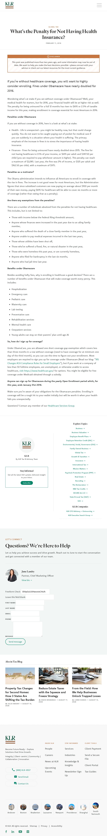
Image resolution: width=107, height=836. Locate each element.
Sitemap (33, 826)
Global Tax (79, 452)
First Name (10, 603)
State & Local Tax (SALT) (79, 497)
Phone (8, 619)
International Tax (80, 465)
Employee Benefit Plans (79, 436)
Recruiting (79, 481)
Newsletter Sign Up (73, 773)
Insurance (79, 461)
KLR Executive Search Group (79, 515)
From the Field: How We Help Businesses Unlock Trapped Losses (86, 692)
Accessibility (56, 826)
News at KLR (51, 761)
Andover (11, 812)
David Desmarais (48, 700)
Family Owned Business (79, 448)
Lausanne (47, 812)
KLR (26, 455)
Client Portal (91, 765)
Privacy (44, 826)
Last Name (10, 608)
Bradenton (35, 812)
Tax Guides (90, 771)
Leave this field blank (15, 597)
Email (8, 614)
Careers (49, 755)
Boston (23, 812)
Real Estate (79, 477)
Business (79, 428)
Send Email (23, 777)
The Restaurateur (79, 485)
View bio (26, 580)
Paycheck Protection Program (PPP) (79, 473)
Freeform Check (12, 591)
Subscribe (27, 483)
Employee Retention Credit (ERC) (79, 440)
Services (69, 748)
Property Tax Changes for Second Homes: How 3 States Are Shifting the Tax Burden (19, 694)
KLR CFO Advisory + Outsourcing (79, 511)
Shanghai (83, 812)
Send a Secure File (92, 757)
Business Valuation (79, 432)
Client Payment (93, 748)
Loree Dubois (80, 700)
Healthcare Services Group (61, 405)
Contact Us (23, 783)
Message (9, 636)
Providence (72, 812)
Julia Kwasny (14, 704)
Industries (70, 755)
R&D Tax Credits (79, 489)
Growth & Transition (79, 457)
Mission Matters (79, 469)
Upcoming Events (50, 769)
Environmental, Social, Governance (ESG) (79, 444)
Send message (15, 641)
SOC (79, 501)
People (48, 748)
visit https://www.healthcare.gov (36, 370)
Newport (59, 812)
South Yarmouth (95, 812)
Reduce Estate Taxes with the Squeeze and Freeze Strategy (52, 692)
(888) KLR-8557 (23, 770)
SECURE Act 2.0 (79, 493)
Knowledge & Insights (72, 763)
